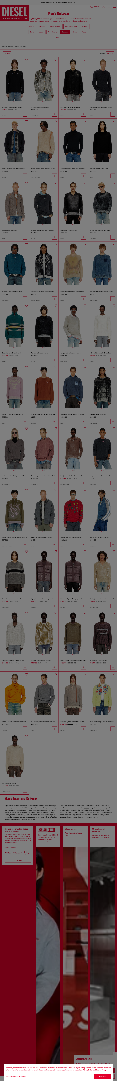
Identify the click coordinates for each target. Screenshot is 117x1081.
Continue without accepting (16, 1076)
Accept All (102, 1076)
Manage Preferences (66, 1070)
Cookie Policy (101, 1070)
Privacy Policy (88, 1070)
